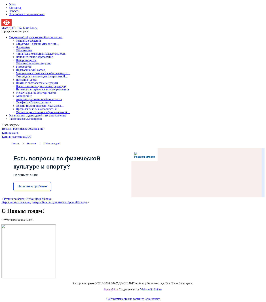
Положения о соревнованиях (27, 14)
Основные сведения (28, 40)
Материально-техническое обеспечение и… (43, 73)
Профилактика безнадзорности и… (38, 108)
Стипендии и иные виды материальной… (42, 76)
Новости (14, 10)
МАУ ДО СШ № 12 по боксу (19, 27)
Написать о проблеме (32, 186)
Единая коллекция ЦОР (16, 136)
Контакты (15, 7)
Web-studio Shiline (151, 289)
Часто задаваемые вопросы (25, 118)
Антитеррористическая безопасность (39, 99)
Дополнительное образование (34, 56)
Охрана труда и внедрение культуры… (40, 105)
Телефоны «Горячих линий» (33, 102)
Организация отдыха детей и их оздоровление (37, 115)
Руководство (23, 66)
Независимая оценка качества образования (42, 89)
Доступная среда (26, 79)
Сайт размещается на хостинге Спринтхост (133, 298)
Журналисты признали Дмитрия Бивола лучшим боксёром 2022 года (44, 202)
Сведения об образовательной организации (35, 37)
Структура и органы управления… (37, 43)
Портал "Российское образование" (23, 128)
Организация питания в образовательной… (43, 112)
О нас (12, 4)
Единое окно (10, 132)
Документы (23, 47)
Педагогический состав (30, 69)
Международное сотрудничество (36, 92)
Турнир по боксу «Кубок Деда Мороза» (28, 198)
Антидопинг (24, 95)
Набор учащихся (26, 60)
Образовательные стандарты (33, 63)
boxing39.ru (111, 289)
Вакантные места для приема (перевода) (41, 86)
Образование (24, 50)
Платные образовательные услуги (37, 82)
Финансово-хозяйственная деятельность (41, 53)
